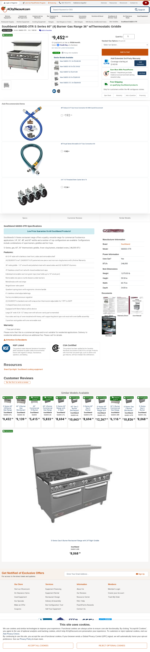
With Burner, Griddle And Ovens (96, 22)
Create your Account (116, 593)
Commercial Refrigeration (22, 16)
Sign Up (141, 574)
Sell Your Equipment (53, 609)
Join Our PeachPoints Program (35, 3)
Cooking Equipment (39, 22)
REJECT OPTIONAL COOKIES (112, 646)
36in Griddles (113, 22)
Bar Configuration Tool (54, 605)
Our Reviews (81, 593)
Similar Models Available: (63, 58)
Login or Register (11, 3)
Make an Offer (19, 605)
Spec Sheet (107, 95)
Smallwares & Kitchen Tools (112, 16)
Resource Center (83, 597)
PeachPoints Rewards (85, 605)
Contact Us (134, 3)
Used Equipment (142, 16)
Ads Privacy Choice (11, 634)
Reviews (75, 218)
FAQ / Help (81, 601)
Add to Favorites (46, 30)
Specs (24, 218)
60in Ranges (78, 22)
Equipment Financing (53, 589)
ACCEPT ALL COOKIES (38, 646)
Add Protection (140, 63)
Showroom (123, 3)
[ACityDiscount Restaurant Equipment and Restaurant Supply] (15, 9)
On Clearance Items (127, 16)
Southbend (7, 30)
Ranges (51, 22)
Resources (113, 3)
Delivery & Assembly (53, 601)
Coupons (17, 609)
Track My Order (114, 597)
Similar (125, 218)
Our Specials (19, 601)
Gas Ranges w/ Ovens (64, 22)
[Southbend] (113, 231)
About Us (80, 589)
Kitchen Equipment (7, 16)
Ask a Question (131, 95)
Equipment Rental (52, 593)
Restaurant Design (52, 597)
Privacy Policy (26, 639)
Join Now (142, 73)
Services (104, 3)
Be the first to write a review (17, 382)
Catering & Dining (67, 16)
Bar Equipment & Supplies (52, 16)
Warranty (119, 95)
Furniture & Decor (97, 16)
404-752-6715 (66, 3)
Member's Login (114, 589)
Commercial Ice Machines (37, 16)
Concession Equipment (82, 16)
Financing (52, 3)
